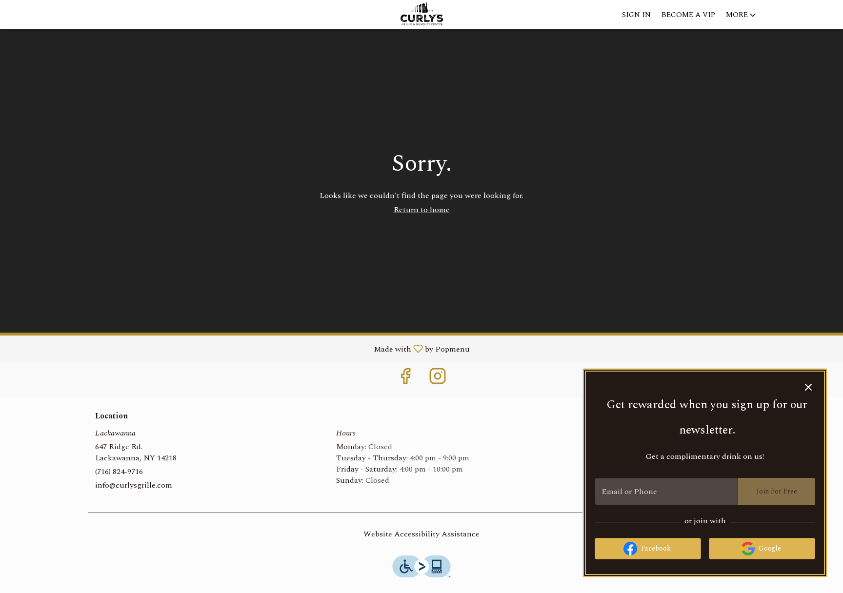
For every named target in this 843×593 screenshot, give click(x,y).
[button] (742, 14)
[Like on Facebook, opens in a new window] (405, 379)
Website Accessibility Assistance (421, 534)
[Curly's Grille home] (421, 14)
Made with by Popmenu (238, 348)
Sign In (636, 14)
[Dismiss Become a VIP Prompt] (808, 387)
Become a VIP (688, 14)
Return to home (422, 210)
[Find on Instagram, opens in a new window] (437, 379)
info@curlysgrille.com (133, 485)
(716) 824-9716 (119, 471)
